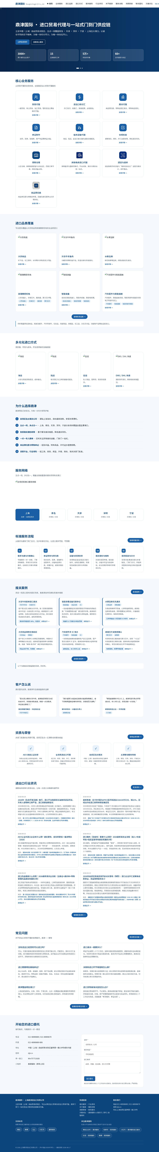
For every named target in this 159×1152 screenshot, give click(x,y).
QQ (34, 1129)
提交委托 (89, 1079)
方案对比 (149, 3)
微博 (26, 1129)
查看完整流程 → (135, 540)
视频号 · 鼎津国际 (109, 1130)
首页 (51, 3)
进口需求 (87, 1059)
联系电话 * (87, 1050)
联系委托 (139, 3)
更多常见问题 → (135, 937)
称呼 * (86, 1040)
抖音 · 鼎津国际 (88, 1135)
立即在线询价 (22, 42)
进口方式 (79, 3)
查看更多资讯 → (79, 915)
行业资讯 (99, 3)
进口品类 (69, 3)
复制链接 (52, 1129)
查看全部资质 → (135, 737)
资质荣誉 (129, 3)
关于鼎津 (109, 3)
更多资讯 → (137, 787)
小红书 (42, 1129)
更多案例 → (137, 592)
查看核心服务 (38, 42)
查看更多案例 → (79, 659)
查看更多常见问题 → (79, 1006)
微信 (18, 1129)
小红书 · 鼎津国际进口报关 (130, 1130)
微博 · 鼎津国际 (104, 1135)
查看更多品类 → (79, 316)
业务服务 (59, 3)
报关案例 (89, 3)
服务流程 (119, 3)
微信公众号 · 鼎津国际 (91, 1130)
